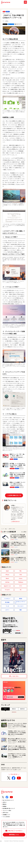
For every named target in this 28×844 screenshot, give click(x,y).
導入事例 (7, 602)
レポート (7, 11)
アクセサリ (7, 589)
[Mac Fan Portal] (5, 2)
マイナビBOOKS (6, 816)
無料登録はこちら (14, 834)
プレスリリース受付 (7, 810)
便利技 (20, 598)
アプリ (20, 586)
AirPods (7, 582)
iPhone (7, 574)
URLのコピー (18, 24)
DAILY (5, 708)
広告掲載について (6, 814)
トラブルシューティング (20, 602)
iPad (20, 574)
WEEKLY (14, 708)
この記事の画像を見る (14, 495)
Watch (7, 578)
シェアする (11, 24)
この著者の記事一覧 (15, 521)
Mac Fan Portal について (8, 800)
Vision (20, 578)
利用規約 (4, 806)
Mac (4, 11)
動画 (21, 609)
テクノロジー (21, 606)
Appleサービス (7, 586)
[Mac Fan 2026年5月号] (14, 657)
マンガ (7, 606)
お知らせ (4, 802)
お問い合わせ (5, 812)
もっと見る (23, 531)
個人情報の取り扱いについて (9, 808)
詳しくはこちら (14, 676)
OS (20, 589)
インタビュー (7, 598)
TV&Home (20, 582)
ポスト (5, 24)
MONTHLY (22, 708)
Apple (7, 570)
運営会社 (4, 804)
